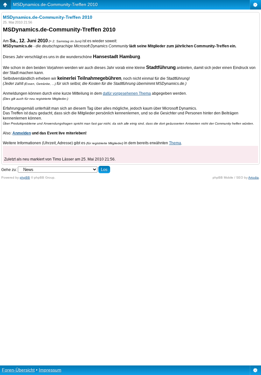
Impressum (50, 369)
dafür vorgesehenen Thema (127, 93)
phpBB (25, 177)
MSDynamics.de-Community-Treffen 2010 (55, 4)
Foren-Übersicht (18, 369)
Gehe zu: (9, 169)
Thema (175, 143)
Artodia (253, 177)
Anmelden (21, 133)
